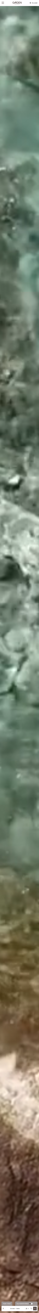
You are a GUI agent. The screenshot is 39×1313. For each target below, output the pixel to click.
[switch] (25, 1304)
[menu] (2, 2)
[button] (35, 1308)
